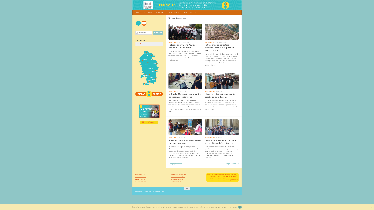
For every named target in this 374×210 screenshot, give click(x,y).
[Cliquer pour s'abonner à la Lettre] (149, 123)
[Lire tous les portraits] (149, 96)
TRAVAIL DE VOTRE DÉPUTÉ (178, 177)
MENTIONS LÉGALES (176, 182)
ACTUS (185, 13)
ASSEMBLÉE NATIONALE (177, 179)
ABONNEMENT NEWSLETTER (178, 174)
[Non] (372, 207)
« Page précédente (175, 164)
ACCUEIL (138, 13)
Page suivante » (232, 164)
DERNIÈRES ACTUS (140, 174)
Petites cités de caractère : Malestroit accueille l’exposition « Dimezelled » (219, 48)
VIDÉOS (143, 179)
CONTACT (193, 13)
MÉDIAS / (138, 179)
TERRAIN (176, 42)
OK (240, 207)
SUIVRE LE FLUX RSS (140, 182)
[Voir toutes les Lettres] (149, 117)
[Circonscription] (149, 84)
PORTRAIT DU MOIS (140, 177)
